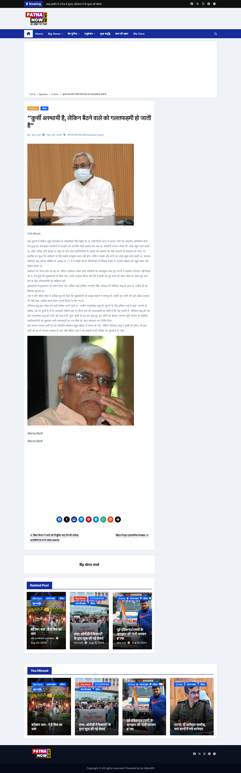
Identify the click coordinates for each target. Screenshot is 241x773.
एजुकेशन (89, 33)
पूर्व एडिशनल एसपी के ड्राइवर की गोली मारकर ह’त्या (131, 633)
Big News (54, 33)
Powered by (133, 768)
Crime (122, 598)
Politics (33, 108)
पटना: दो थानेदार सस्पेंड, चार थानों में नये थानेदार (190, 726)
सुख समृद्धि (105, 33)
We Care (139, 33)
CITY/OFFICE (97, 598)
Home (39, 33)
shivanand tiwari (94, 134)
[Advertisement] (121, 68)
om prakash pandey (43, 638)
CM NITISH (76, 134)
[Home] (28, 34)
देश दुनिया (73, 33)
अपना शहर (50, 598)
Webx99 (149, 768)
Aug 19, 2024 (96, 642)
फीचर (44, 108)
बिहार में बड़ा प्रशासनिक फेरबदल (131, 535)
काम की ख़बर (121, 33)
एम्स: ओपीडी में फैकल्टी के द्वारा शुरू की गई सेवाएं (88, 636)
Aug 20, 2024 (38, 642)
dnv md (36, 134)
